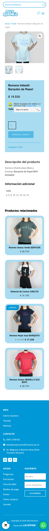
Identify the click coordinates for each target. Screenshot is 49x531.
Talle (10, 109)
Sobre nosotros (11, 415)
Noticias (7, 425)
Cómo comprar (10, 499)
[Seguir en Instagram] (5, 460)
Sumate (7, 504)
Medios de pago (11, 489)
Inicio (7, 23)
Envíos (6, 494)
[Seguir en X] (15, 460)
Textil (13, 23)
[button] (39, 36)
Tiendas (7, 420)
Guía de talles (9, 484)
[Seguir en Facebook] (10, 460)
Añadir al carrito (21, 134)
